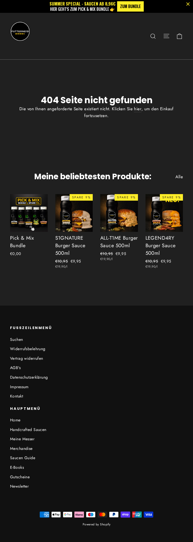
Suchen (16, 339)
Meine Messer (22, 439)
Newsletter (19, 486)
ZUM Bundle (130, 6)
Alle (179, 177)
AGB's (15, 368)
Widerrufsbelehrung (27, 349)
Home (15, 420)
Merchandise (21, 448)
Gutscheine (20, 477)
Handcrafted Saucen (28, 429)
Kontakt (16, 396)
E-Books (17, 467)
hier (137, 109)
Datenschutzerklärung (29, 377)
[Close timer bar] (188, 4)
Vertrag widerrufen (26, 358)
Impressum (19, 387)
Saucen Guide (22, 458)
